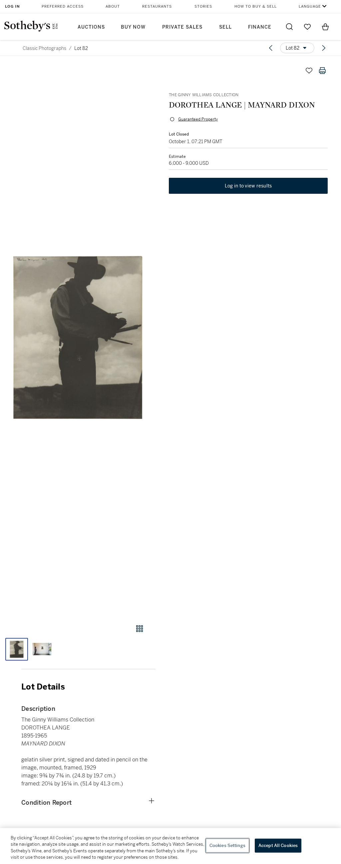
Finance (259, 27)
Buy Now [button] (133, 27)
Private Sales (182, 27)
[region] (170, 846)
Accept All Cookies (278, 845)
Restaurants (157, 6)
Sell (225, 27)
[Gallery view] (139, 628)
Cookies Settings (227, 845)
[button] (78, 337)
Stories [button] (203, 6)
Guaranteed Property (198, 119)
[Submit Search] (289, 26)
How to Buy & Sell (255, 6)
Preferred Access (63, 6)
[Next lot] (323, 48)
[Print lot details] (322, 70)
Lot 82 (81, 48)
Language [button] (310, 6)
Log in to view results (248, 186)
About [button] (113, 6)
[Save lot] (309, 70)
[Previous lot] (270, 48)
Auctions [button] (91, 27)
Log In (12, 6)
